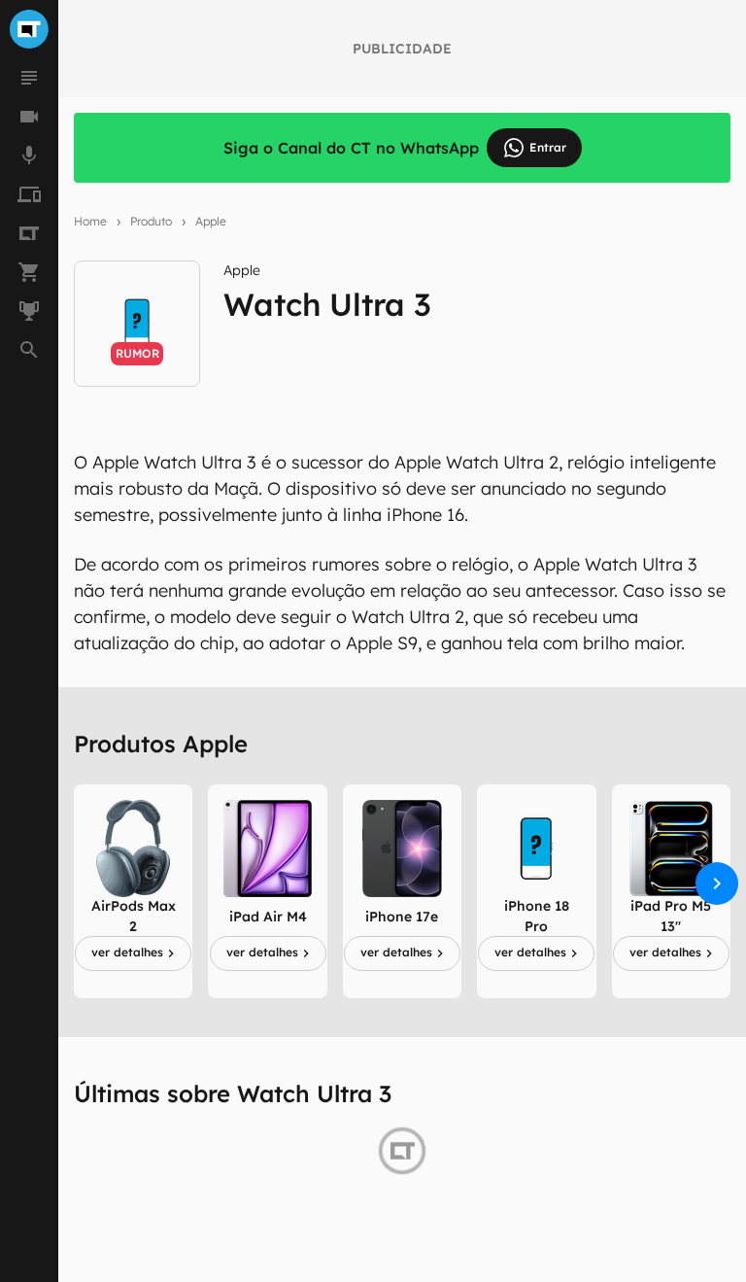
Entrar (547, 147)
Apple (210, 221)
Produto (151, 221)
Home (90, 221)
